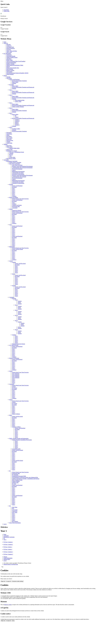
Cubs (10, 156)
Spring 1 (17, 122)
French (10, 371)
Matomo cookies (8, 604)
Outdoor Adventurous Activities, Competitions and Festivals (25, 478)
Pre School (14, 388)
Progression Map (16, 206)
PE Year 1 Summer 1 (8, 551)
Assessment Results (10, 56)
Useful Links (6, 11)
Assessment (14, 207)
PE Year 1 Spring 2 (7, 549)
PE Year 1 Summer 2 (8, 554)
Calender (11, 153)
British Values (9, 60)
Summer (14, 285)
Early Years (14, 507)
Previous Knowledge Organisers (19, 80)
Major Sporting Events (17, 480)
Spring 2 (17, 123)
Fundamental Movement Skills (19, 476)
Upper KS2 (14, 511)
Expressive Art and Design (18, 174)
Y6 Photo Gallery (16, 128)
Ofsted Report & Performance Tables (14, 65)
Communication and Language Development (22, 167)
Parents (5, 75)
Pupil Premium (9, 69)
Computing (11, 297)
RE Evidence (15, 521)
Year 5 (10, 113)
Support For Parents (16, 210)
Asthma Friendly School (11, 57)
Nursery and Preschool (14, 79)
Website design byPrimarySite (10, 564)
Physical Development (17, 169)
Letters (7, 135)
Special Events (9, 140)
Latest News (9, 134)
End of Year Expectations (15, 522)
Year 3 (10, 102)
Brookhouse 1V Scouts (11, 150)
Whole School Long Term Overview (20, 198)
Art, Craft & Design (13, 345)
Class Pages (6, 9)
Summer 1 (17, 124)
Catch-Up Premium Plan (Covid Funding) (15, 61)
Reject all (3, 581)
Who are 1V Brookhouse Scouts (16, 152)
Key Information (7, 53)
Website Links (15, 482)
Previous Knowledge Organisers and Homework (23, 87)
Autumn (14, 262)
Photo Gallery (15, 82)
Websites (14, 83)
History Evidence (16, 413)
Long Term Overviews (17, 165)
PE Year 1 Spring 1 (7, 547)
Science (16, 117)
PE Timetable (15, 474)
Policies (8, 66)
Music (10, 415)
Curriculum (6, 159)
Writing (11, 209)
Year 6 (10, 127)
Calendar (8, 76)
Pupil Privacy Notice (11, 158)
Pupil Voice (9, 145)
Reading (11, 184)
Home (4, 41)
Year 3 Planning (15, 373)
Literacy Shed (18, 101)
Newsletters (9, 136)
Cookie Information (7, 558)
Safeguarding (9, 71)
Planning (14, 298)
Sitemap (5, 556)
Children (5, 144)
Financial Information (11, 62)
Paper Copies (9, 137)
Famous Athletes (16, 481)
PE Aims (14, 483)
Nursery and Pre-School (17, 450)
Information (9, 132)
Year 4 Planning (15, 375)
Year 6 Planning (15, 377)
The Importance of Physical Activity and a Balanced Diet (25, 477)
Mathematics (12, 246)
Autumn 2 (17, 121)
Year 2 (10, 95)
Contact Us (8, 45)
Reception (11, 84)
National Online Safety (14, 148)
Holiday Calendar (10, 64)
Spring (13, 273)
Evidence (14, 196)
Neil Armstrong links (19, 100)
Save (13, 620)
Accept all (8, 581)
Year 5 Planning (15, 376)
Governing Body (10, 47)
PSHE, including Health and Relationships (18, 438)
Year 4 (10, 108)
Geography (11, 384)
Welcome (8, 44)
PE (15, 115)
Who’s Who (9, 52)
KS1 (13, 508)
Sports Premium (10, 74)
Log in (4, 524)
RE (10, 506)
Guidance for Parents (17, 205)
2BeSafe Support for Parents (18, 343)
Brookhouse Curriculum (11, 161)
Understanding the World (17, 172)
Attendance (8, 58)
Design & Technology (14, 358)
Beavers (11, 154)
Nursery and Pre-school (20, 263)
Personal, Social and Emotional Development (22, 166)
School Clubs (9, 149)
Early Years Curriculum (14, 163)
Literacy (14, 170)
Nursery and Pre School (17, 249)
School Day (9, 139)
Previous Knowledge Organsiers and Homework (23, 118)
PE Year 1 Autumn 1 (8, 542)
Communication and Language (19, 176)
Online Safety (9, 146)
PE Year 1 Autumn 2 (8, 544)
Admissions (9, 54)
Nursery (14, 386)
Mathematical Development (18, 171)
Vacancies (8, 49)
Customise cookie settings (17, 581)
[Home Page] (1, 13)
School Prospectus (10, 48)
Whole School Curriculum (15, 162)
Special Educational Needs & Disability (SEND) (17, 73)
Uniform (8, 141)
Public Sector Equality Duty (12, 67)
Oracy (10, 224)
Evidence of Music (16, 426)
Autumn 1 (17, 119)
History (11, 399)
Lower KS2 (14, 509)
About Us (5, 43)
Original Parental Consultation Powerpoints (22, 439)
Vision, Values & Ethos (11, 51)
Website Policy (6, 559)
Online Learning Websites (18, 106)
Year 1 (10, 89)
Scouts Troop (12, 157)
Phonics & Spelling (13, 197)
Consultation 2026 (16, 448)
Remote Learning (10, 70)
